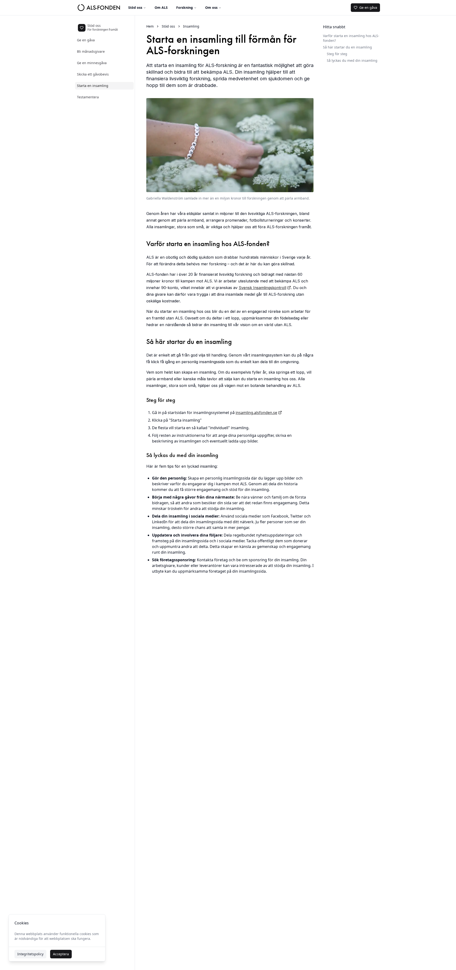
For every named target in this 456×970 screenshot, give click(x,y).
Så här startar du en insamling (347, 47)
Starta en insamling (92, 85)
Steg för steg (337, 54)
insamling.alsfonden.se (256, 412)
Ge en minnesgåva (92, 63)
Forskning (184, 7)
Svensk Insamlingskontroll (262, 287)
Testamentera (88, 97)
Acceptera (61, 954)
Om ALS (161, 7)
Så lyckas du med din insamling (352, 60)
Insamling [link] (191, 26)
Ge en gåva (86, 40)
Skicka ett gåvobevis (93, 74)
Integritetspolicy (30, 954)
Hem (150, 26)
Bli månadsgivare (91, 51)
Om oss (211, 7)
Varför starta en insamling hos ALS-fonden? (351, 38)
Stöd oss (135, 7)
